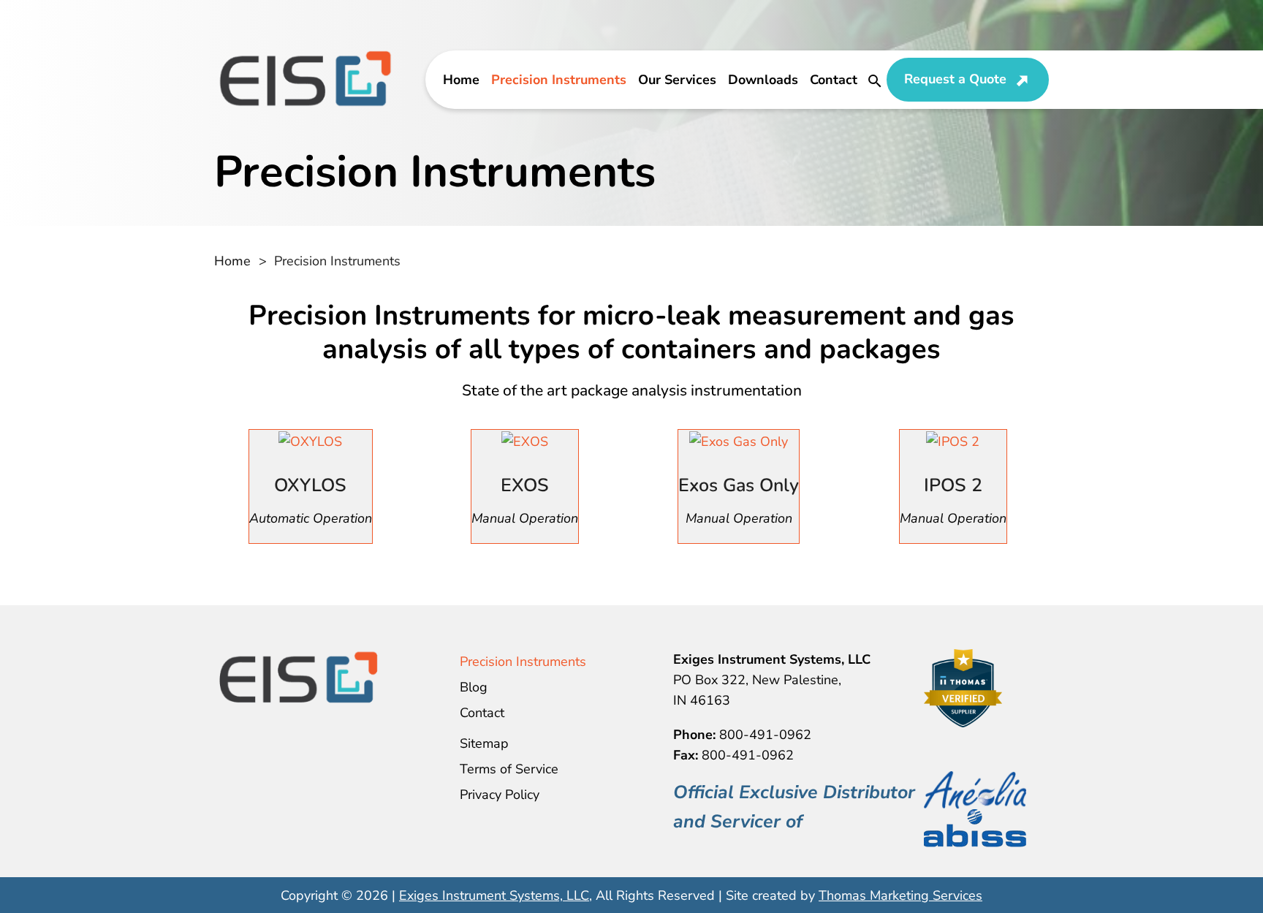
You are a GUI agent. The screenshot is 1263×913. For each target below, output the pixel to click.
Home (461, 79)
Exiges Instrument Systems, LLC (494, 895)
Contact (833, 79)
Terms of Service (509, 769)
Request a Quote (955, 79)
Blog (474, 687)
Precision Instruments (558, 79)
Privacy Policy (499, 794)
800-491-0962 (765, 734)
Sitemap (484, 743)
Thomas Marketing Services (900, 895)
